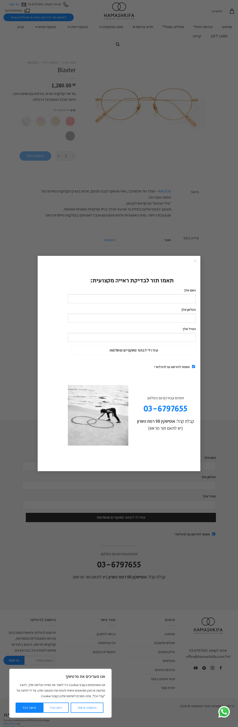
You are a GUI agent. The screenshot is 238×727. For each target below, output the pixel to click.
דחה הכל (56, 708)
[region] (60, 693)
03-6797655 (165, 409)
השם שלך (190, 290)
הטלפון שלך (188, 309)
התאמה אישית (87, 708)
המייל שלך (189, 329)
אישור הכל (29, 708)
